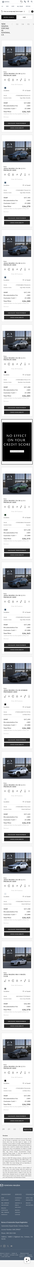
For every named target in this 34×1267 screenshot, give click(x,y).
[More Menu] (2, 6)
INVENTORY (6, 1194)
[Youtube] (11, 1246)
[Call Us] (25, 2)
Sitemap (6, 1255)
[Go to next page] (19, 1129)
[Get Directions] (28, 2)
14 (22, 24)
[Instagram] (4, 1246)
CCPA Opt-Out (6, 1256)
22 (14, 1129)
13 (17, 24)
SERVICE (18, 1194)
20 (3, 1129)
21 (9, 1129)
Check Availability (17, 128)
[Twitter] (7, 1246)
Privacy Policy (5, 1253)
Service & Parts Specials (18, 1205)
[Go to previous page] (12, 24)
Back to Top (27, 1129)
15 (28, 24)
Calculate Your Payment (17, 123)
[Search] (32, 2)
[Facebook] (1, 1246)
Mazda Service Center (17, 1212)
